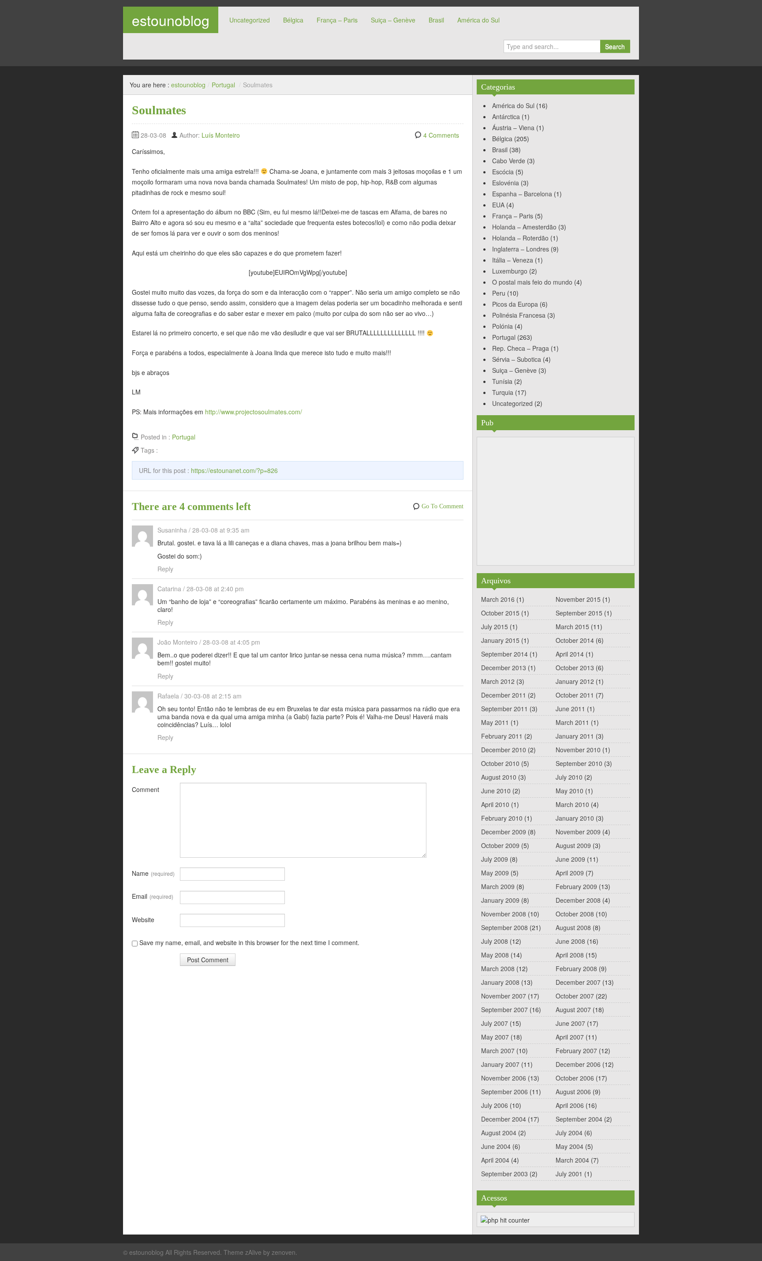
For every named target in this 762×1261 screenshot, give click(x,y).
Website (143, 919)
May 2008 (495, 954)
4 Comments (441, 135)
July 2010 (569, 777)
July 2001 (569, 1173)
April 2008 (570, 954)
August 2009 (573, 845)
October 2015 (500, 612)
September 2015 (579, 612)
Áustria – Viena (513, 127)
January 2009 (500, 900)
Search (615, 46)
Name (153, 873)
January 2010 (575, 818)
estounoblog (170, 20)
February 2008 (576, 968)
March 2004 (572, 1160)
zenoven (283, 1252)
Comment (145, 789)
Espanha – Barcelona (522, 193)
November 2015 (578, 599)
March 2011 (572, 722)
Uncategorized (249, 19)
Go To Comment (442, 506)
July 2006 (494, 1105)
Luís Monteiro (221, 135)
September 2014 (504, 653)
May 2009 (495, 872)
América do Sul (478, 19)
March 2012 (498, 681)
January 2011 (575, 736)
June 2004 (496, 1146)
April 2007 (570, 1036)
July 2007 (494, 1023)
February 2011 (502, 736)
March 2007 (498, 1050)
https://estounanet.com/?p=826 (234, 470)
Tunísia (502, 381)
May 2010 (569, 790)
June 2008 (570, 941)
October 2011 (575, 695)
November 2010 (578, 749)
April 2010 (495, 804)
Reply (165, 568)
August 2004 (498, 1132)
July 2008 (494, 941)
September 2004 (579, 1119)
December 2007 (578, 982)
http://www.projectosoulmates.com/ (253, 411)
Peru (498, 293)
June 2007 (570, 1023)
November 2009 (578, 831)
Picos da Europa (515, 304)
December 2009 (503, 831)
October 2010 (500, 763)
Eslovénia (505, 182)
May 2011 (495, 722)
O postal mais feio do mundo (532, 282)
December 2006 (578, 1064)
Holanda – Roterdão (520, 237)
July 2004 (569, 1132)
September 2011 (504, 708)
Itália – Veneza (512, 259)
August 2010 (498, 777)
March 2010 (572, 804)
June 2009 (570, 859)
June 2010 (496, 790)
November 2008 (503, 913)
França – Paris (337, 19)
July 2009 (494, 859)
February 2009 (576, 886)
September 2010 (579, 763)
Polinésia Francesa (518, 315)
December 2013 (503, 667)
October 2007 (575, 995)
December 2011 (503, 695)
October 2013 (575, 667)
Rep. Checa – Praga (520, 348)
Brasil (436, 19)
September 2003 (504, 1173)
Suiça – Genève (393, 19)
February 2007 (576, 1050)
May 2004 (569, 1146)
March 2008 (498, 968)
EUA (498, 204)
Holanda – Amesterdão (524, 226)
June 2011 (570, 708)
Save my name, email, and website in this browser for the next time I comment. (249, 942)
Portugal (223, 84)
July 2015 (494, 626)
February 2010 (502, 818)
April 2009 (570, 872)
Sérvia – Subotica (516, 359)
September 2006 (504, 1091)
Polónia (502, 326)
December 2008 (578, 900)
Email (152, 896)
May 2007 (495, 1036)
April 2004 (495, 1160)
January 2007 (500, 1064)
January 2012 (575, 681)
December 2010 (503, 749)
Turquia (502, 392)
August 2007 (573, 1009)
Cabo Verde (508, 160)
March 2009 (498, 886)
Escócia (503, 171)
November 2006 (503, 1077)
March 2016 (498, 599)
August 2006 (573, 1091)
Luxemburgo (509, 270)
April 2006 (570, 1105)
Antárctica (506, 116)
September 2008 (504, 927)
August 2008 (573, 927)
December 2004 (503, 1119)
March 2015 (572, 626)
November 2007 (503, 995)
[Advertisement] (556, 501)
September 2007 (504, 1009)
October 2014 (575, 640)
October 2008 (575, 913)
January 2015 (500, 640)
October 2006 (575, 1077)
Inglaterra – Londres (520, 248)
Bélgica (293, 19)
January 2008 (500, 982)
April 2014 (570, 653)
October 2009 (500, 845)
